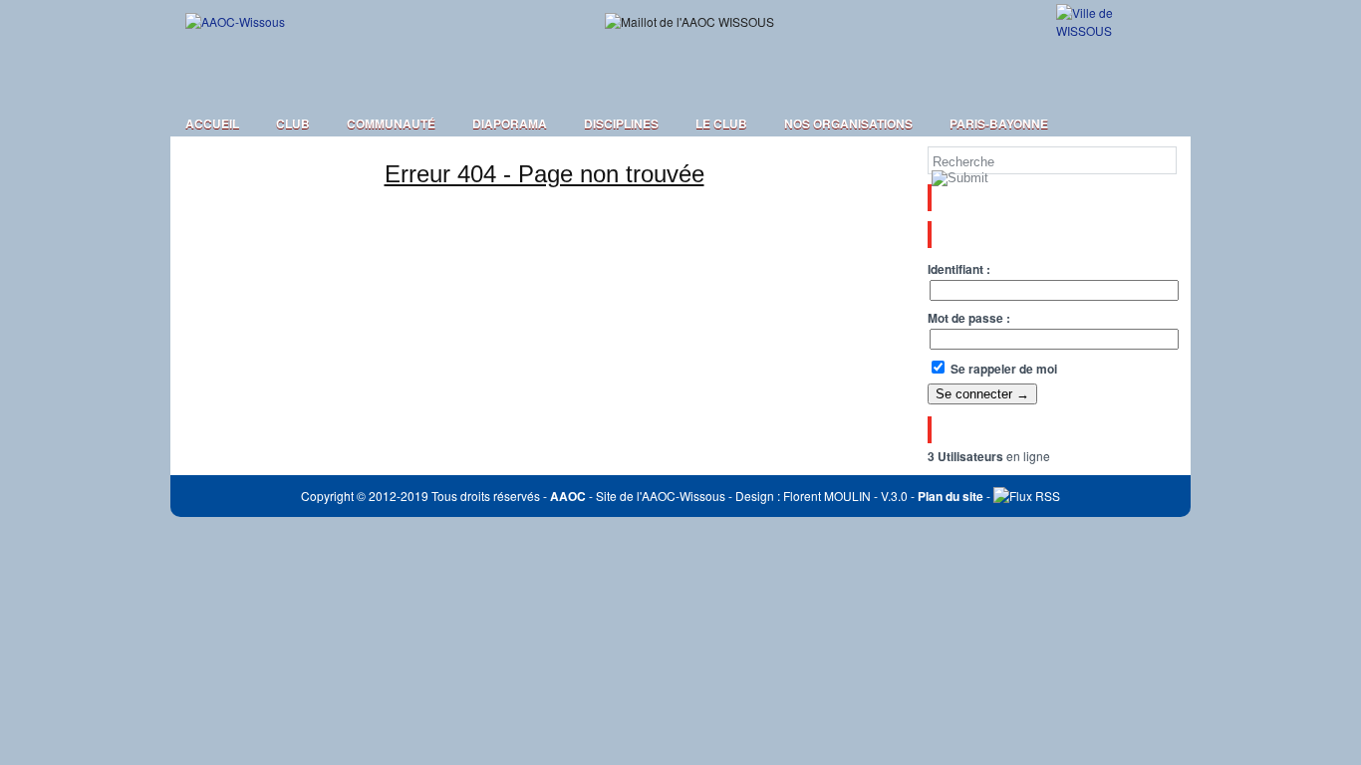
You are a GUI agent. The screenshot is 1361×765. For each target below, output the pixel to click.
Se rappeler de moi (1002, 369)
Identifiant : (959, 269)
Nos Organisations (848, 123)
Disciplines (621, 123)
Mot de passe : (969, 318)
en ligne (989, 455)
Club (293, 123)
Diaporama (509, 123)
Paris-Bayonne (999, 123)
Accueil (212, 123)
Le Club (721, 123)
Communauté (391, 123)
